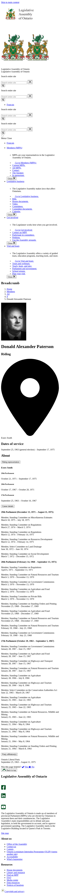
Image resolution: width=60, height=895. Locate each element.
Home (9, 289)
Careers (10, 849)
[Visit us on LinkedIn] (3, 797)
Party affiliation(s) (9, 754)
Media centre (12, 880)
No (32, 767)
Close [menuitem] (10, 179)
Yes (26, 767)
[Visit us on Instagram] (2, 784)
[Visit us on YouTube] (3, 808)
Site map (5, 833)
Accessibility (12, 857)
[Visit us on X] (2, 792)
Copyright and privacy (14, 891)
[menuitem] (25, 163)
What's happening (14, 859)
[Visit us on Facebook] (3, 789)
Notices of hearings (15, 885)
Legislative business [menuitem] (15, 181)
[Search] (3, 85)
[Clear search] (30, 82)
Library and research (16, 872)
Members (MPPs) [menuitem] (14, 148)
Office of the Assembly (17, 844)
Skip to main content (10, 2)
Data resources (13, 882)
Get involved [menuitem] (12, 217)
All (8, 294)
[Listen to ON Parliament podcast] (2, 801)
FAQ (9, 877)
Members (11, 291)
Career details (7, 506)
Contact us (11, 846)
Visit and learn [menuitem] (13, 246)
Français (10, 104)
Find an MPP (12, 875)
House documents (14, 870)
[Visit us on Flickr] (2, 803)
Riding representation (10, 462)
